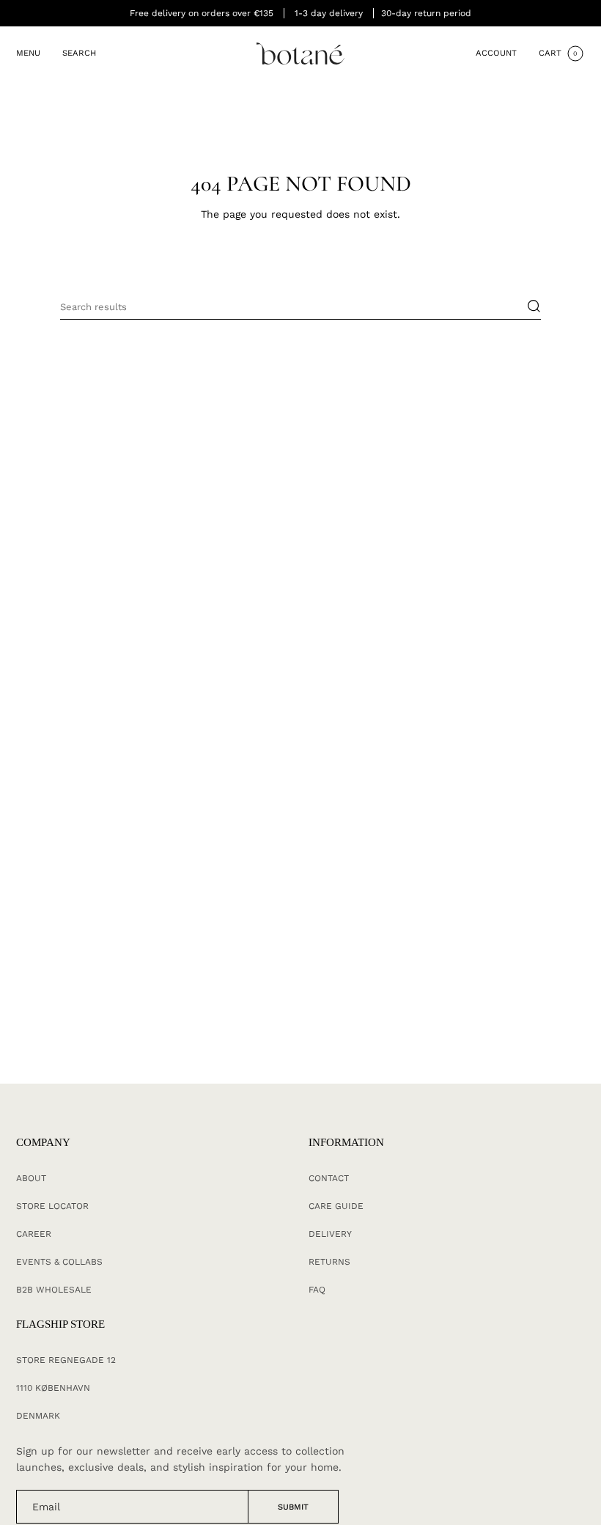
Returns (329, 1262)
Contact (329, 1178)
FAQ (317, 1290)
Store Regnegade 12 (66, 1360)
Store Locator (52, 1206)
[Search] (526, 306)
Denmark (38, 1416)
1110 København (53, 1388)
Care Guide (336, 1206)
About (31, 1178)
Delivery (330, 1234)
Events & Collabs (59, 1262)
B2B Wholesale (54, 1290)
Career (33, 1234)
